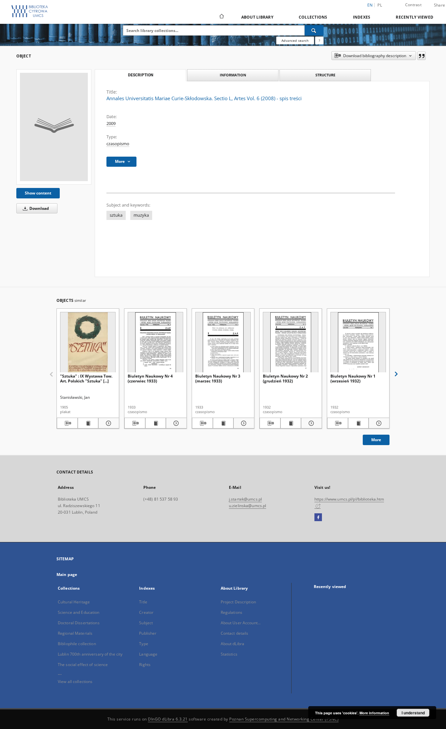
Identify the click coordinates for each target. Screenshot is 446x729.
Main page (66, 574)
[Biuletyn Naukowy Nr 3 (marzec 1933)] (223, 342)
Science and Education (79, 612)
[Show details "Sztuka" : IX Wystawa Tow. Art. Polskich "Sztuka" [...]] (108, 423)
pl (379, 5)
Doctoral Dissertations (79, 623)
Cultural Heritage (74, 602)
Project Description (238, 602)
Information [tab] (233, 74)
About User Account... (241, 623)
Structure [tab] (325, 74)
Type (143, 643)
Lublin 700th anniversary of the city (90, 654)
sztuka (116, 215)
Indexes (362, 17)
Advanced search (295, 40)
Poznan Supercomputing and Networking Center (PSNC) (284, 719)
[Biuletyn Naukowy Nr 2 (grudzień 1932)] (290, 342)
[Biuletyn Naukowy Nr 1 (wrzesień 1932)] (358, 342)
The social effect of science (83, 664)
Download (38, 208)
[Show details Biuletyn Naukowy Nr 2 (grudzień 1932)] (310, 423)
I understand (413, 713)
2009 (111, 123)
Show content (38, 193)
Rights (145, 664)
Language (148, 654)
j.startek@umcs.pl (245, 499)
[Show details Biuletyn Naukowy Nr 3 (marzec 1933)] (243, 423)
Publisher (147, 633)
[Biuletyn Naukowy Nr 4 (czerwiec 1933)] (155, 342)
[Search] (314, 30)
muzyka (141, 215)
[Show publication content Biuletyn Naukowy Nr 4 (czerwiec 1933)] (156, 423)
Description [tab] (140, 75)
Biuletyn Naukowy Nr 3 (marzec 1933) (217, 378)
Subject (146, 623)
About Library (257, 17)
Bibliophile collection (77, 643)
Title (143, 602)
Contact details (234, 633)
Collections (313, 17)
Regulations (231, 612)
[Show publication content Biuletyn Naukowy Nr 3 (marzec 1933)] (223, 423)
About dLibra (232, 643)
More (376, 439)
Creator (146, 612)
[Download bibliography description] (67, 423)
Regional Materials (75, 633)
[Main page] (221, 17)
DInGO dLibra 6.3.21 (168, 719)
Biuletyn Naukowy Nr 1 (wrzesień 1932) (352, 378)
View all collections (75, 681)
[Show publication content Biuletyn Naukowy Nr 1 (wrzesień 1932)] (358, 423)
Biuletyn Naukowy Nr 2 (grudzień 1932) (285, 378)
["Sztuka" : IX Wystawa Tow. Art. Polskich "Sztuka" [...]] (87, 342)
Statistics (229, 654)
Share (439, 5)
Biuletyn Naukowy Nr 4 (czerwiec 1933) (150, 378)
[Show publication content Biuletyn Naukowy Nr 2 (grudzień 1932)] (291, 423)
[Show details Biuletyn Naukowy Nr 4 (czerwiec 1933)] (175, 423)
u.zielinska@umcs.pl (247, 505)
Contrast (413, 5)
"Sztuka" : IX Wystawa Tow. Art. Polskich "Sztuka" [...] (86, 378)
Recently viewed (414, 17)
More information (374, 712)
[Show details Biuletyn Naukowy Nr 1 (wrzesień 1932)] (378, 423)
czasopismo (117, 144)
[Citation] (421, 56)
